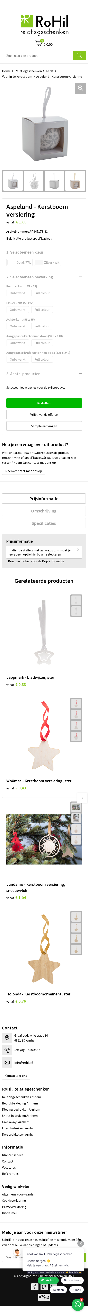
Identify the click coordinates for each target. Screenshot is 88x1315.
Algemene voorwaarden (18, 1194)
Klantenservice (12, 1155)
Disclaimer (9, 1213)
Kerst (50, 71)
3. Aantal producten (23, 373)
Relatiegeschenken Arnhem (21, 1097)
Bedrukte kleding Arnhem (20, 1103)
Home (6, 71)
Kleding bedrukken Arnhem (21, 1109)
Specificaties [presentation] (44, 523)
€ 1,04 (16, 897)
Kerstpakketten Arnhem (19, 1134)
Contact (8, 1161)
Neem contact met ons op (23, 471)
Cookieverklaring (14, 1200)
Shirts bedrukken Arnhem (20, 1115)
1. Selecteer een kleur (24, 252)
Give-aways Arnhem (15, 1122)
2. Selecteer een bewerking (29, 276)
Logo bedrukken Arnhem (19, 1128)
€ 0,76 (16, 1001)
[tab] (44, 498)
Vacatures (9, 1167)
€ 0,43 (16, 787)
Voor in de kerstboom (17, 76)
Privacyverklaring (14, 1207)
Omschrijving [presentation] (43, 511)
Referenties (10, 1174)
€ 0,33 (16, 684)
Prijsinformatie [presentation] (43, 498)
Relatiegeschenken (28, 71)
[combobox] (37, 55)
